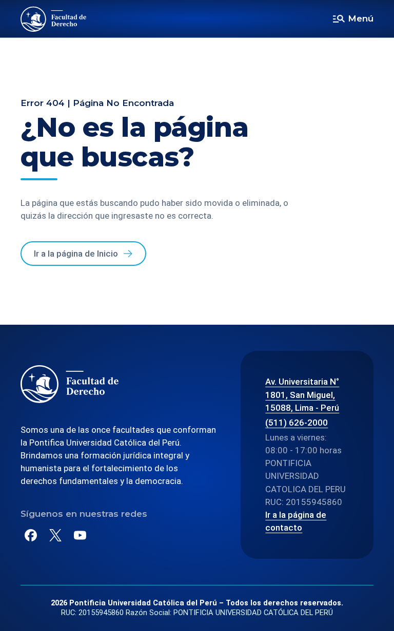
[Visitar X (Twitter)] (55, 535)
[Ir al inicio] (54, 19)
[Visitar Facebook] (31, 535)
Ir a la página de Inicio (76, 253)
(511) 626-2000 (296, 422)
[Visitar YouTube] (80, 535)
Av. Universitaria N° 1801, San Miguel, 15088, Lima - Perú (302, 394)
